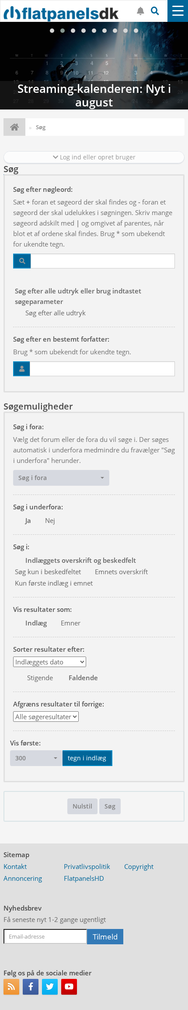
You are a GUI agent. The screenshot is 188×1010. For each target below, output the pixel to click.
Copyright (138, 866)
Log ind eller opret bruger (97, 157)
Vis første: (25, 742)
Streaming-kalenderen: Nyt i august (94, 65)
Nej (50, 520)
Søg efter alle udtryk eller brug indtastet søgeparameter (78, 296)
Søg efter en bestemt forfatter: (61, 339)
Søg (109, 806)
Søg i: (21, 546)
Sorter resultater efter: (48, 649)
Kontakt (15, 866)
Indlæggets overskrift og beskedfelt (80, 560)
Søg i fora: (28, 426)
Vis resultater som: (42, 609)
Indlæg (36, 622)
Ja (28, 520)
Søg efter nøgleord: (43, 189)
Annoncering (22, 878)
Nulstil (82, 806)
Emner (70, 622)
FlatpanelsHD (84, 878)
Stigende (40, 677)
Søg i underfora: (38, 506)
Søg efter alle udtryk (55, 312)
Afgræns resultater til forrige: (58, 703)
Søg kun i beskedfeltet (48, 571)
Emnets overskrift (121, 571)
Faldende (83, 677)
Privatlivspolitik (87, 866)
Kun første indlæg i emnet (54, 583)
